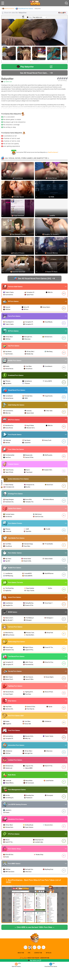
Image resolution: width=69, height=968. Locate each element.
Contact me (38, 952)
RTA (29, 952)
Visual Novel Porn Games (25, 8)
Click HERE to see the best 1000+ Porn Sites (34, 927)
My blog (39, 947)
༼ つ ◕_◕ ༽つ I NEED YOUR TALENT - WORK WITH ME (34, 958)
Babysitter (38, 8)
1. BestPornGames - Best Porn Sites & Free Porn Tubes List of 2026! (33, 881)
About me (21, 952)
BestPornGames (9, 8)
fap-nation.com (7, 81)
